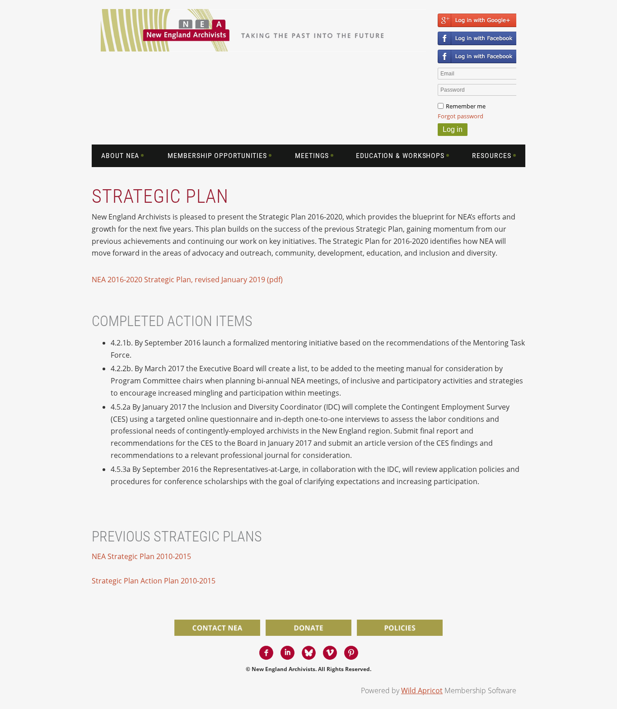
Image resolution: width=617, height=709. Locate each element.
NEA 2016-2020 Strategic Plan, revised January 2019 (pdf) (187, 280)
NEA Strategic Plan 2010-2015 (141, 556)
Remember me (466, 106)
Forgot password (460, 116)
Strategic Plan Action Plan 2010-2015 (153, 581)
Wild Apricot (422, 690)
